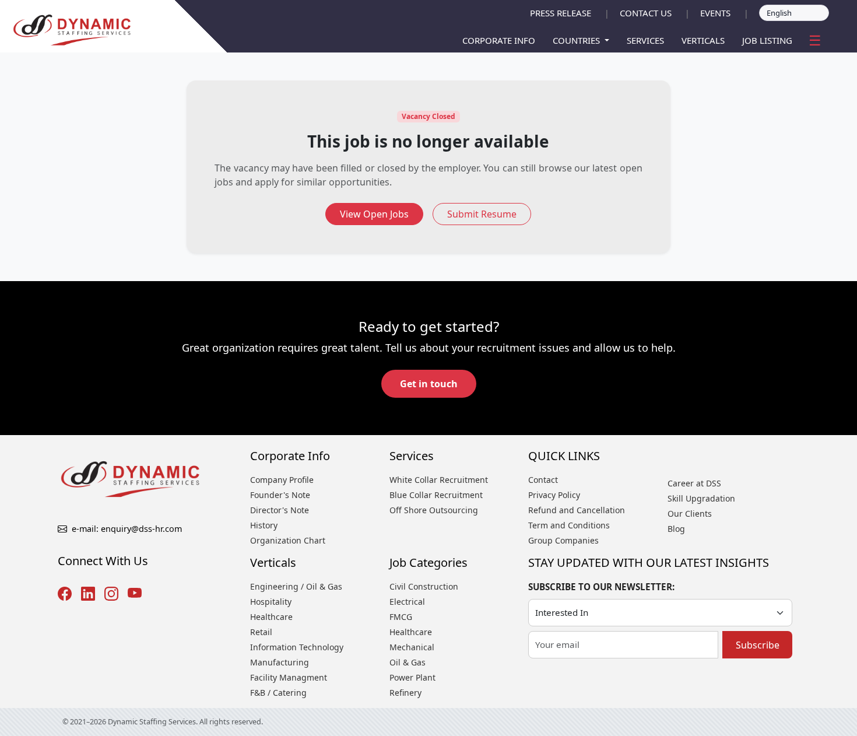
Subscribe (757, 645)
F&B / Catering (278, 692)
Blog (676, 528)
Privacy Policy (554, 494)
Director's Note (279, 510)
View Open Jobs (374, 214)
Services (645, 40)
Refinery (405, 692)
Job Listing (767, 40)
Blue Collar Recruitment (436, 494)
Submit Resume (482, 214)
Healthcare (271, 616)
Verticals (703, 40)
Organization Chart (287, 540)
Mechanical (411, 647)
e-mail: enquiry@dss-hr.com (127, 528)
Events (715, 13)
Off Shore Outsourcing (433, 510)
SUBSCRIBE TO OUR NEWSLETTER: (601, 587)
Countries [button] (577, 40)
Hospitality (270, 601)
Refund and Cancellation (576, 510)
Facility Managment (288, 677)
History (264, 525)
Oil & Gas (407, 662)
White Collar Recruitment (438, 479)
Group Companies (563, 540)
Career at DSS (694, 483)
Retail (261, 631)
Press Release (560, 13)
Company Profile (282, 479)
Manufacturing (279, 662)
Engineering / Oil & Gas (296, 586)
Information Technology (296, 647)
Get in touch (429, 383)
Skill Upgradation (701, 498)
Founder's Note (280, 494)
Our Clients (690, 513)
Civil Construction (423, 586)
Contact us (646, 13)
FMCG (400, 616)
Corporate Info (498, 40)
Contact (543, 479)
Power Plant (412, 677)
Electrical (407, 601)
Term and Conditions (569, 525)
